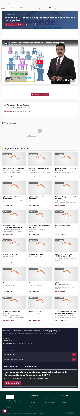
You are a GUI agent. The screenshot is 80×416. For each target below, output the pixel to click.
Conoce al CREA (13, 383)
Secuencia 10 (11, 354)
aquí (46, 378)
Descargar (31, 25)
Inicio (3, 8)
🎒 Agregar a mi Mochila (14, 25)
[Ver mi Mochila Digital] (4, 411)
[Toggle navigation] (9, 3)
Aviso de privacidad (51, 399)
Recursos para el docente (15, 359)
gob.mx (63, 402)
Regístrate (32, 402)
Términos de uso (50, 402)
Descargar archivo (41, 94)
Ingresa (31, 406)
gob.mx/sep (64, 399)
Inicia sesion (8, 111)
